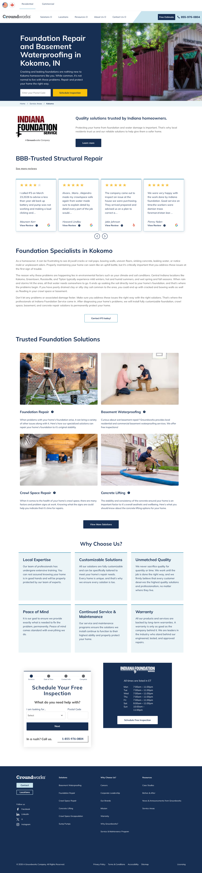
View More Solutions (101, 524)
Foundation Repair (67, 793)
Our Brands (106, 800)
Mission (104, 808)
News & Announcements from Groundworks (161, 800)
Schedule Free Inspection (137, 720)
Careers (104, 785)
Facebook (25, 809)
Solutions (45, 17)
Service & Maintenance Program (115, 831)
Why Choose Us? (108, 777)
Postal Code (74, 709)
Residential (27, 3)
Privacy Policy (99, 864)
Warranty (105, 816)
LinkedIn (25, 814)
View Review (29, 225)
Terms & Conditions (116, 864)
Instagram (25, 824)
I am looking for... (36, 709)
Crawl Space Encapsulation (71, 816)
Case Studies (148, 785)
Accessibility (133, 864)
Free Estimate (166, 17)
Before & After (148, 793)
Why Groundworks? (109, 824)
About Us (99, 17)
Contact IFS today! (101, 318)
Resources (80, 17)
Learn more (88, 143)
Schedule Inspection (70, 92)
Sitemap (145, 864)
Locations (63, 17)
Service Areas (36, 103)
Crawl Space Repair (67, 800)
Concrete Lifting (66, 808)
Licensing (181, 864)
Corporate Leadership (110, 793)
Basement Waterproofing (70, 785)
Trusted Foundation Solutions (58, 339)
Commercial (48, 3)
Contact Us (118, 17)
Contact (25, 785)
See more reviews (26, 168)
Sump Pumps (64, 824)
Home (22, 103)
